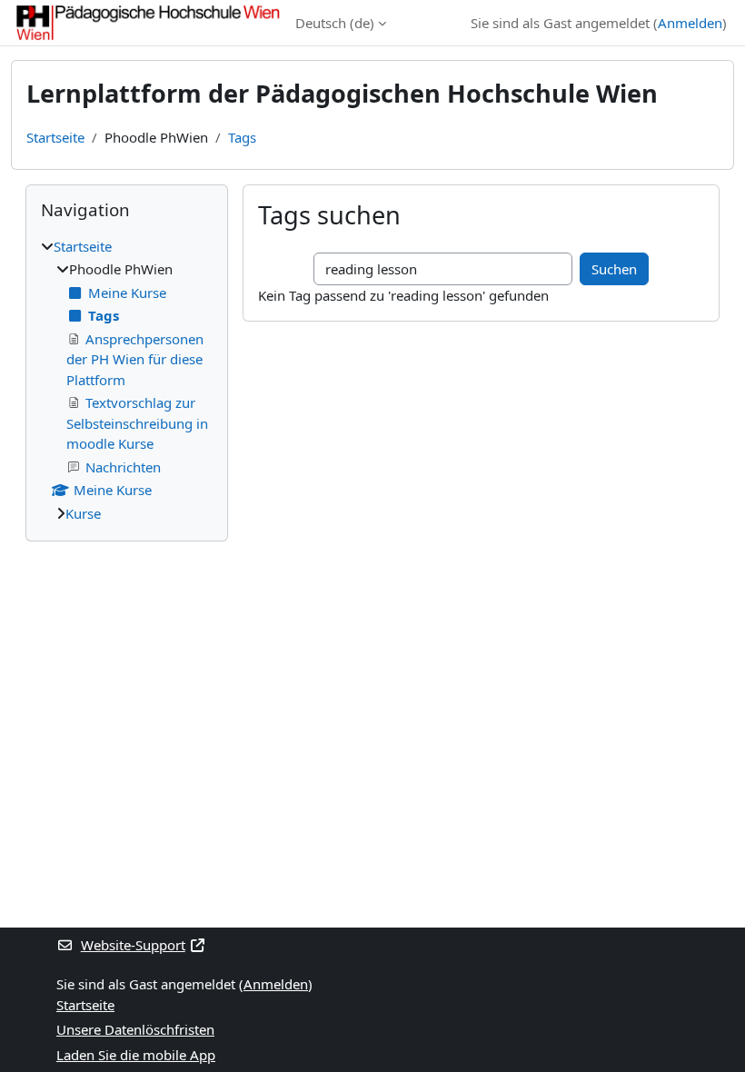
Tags (242, 137)
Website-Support (133, 945)
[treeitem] (127, 380)
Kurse (83, 513)
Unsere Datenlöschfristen (135, 1029)
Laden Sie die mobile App (135, 1055)
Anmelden (690, 23)
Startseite (55, 137)
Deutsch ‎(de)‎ (334, 23)
